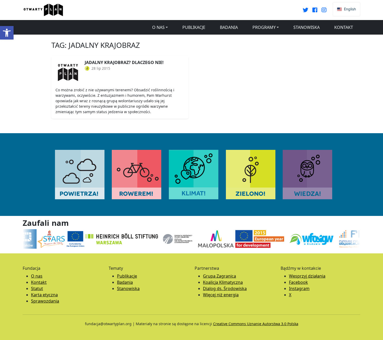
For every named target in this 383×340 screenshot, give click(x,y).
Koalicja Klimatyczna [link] (223, 282)
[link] (7, 33)
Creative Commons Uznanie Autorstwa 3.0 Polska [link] (255, 323)
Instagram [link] (299, 288)
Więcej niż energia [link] (221, 295)
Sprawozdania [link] (45, 301)
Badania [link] (229, 27)
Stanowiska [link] (306, 27)
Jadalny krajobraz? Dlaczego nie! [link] (124, 62)
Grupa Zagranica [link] (219, 276)
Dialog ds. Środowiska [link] (225, 288)
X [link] (290, 295)
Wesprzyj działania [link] (307, 276)
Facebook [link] (298, 282)
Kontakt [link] (343, 27)
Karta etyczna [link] (44, 295)
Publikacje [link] (193, 27)
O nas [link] (158, 27)
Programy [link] (264, 27)
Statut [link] (37, 288)
